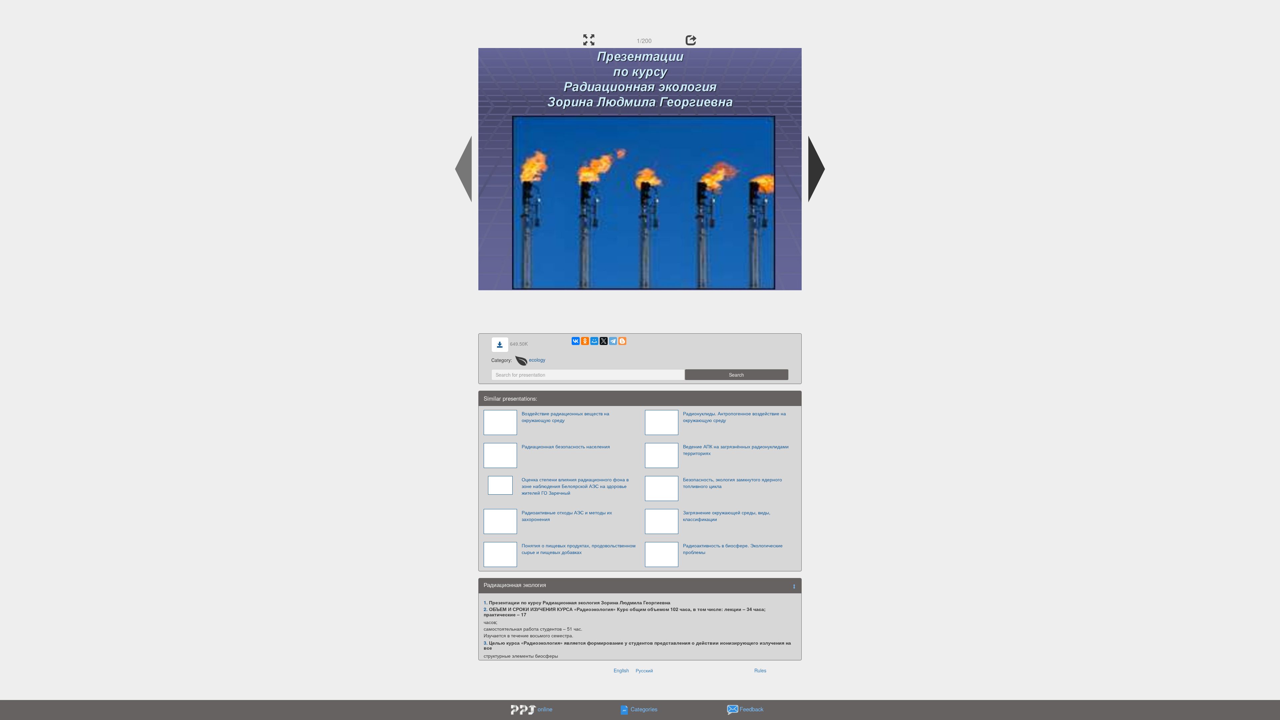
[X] (604, 341)
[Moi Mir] (594, 341)
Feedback (751, 709)
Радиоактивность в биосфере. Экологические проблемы (733, 548)
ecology (537, 359)
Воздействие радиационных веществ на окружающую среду (565, 416)
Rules (760, 670)
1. (486, 602)
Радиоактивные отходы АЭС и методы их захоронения (567, 515)
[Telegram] (613, 341)
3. (486, 642)
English (621, 670)
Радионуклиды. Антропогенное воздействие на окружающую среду (734, 416)
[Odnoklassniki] (585, 341)
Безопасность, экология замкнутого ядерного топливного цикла (732, 482)
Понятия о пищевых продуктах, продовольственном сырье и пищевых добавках (579, 548)
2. (486, 609)
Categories (644, 709)
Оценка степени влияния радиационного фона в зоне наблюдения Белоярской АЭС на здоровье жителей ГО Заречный (575, 486)
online (545, 709)
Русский (644, 670)
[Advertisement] (640, 15)
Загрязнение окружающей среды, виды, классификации (726, 515)
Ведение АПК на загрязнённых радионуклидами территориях (736, 449)
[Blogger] (622, 341)
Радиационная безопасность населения (566, 446)
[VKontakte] (576, 341)
